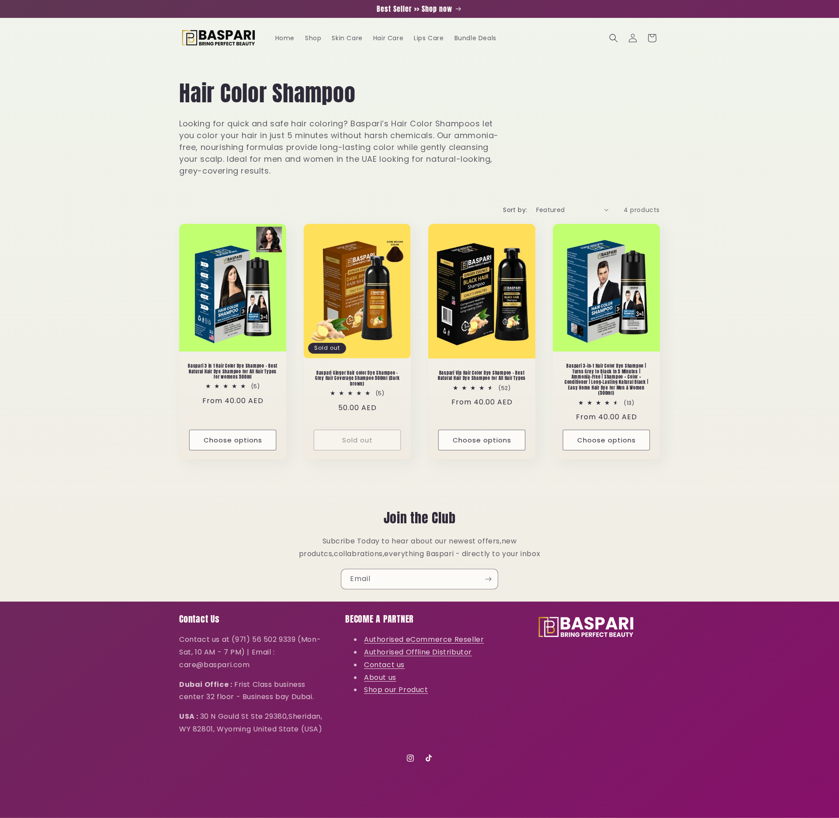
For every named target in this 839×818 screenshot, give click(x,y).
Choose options (233, 440)
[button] (613, 38)
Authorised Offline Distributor (418, 652)
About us (380, 677)
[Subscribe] (488, 579)
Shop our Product (396, 690)
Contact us (384, 665)
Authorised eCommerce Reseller (424, 639)
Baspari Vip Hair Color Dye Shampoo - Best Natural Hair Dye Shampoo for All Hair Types (482, 375)
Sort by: (515, 209)
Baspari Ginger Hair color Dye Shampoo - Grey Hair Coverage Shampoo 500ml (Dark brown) (357, 378)
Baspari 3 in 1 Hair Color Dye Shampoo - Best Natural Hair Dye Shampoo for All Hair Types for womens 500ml (232, 371)
